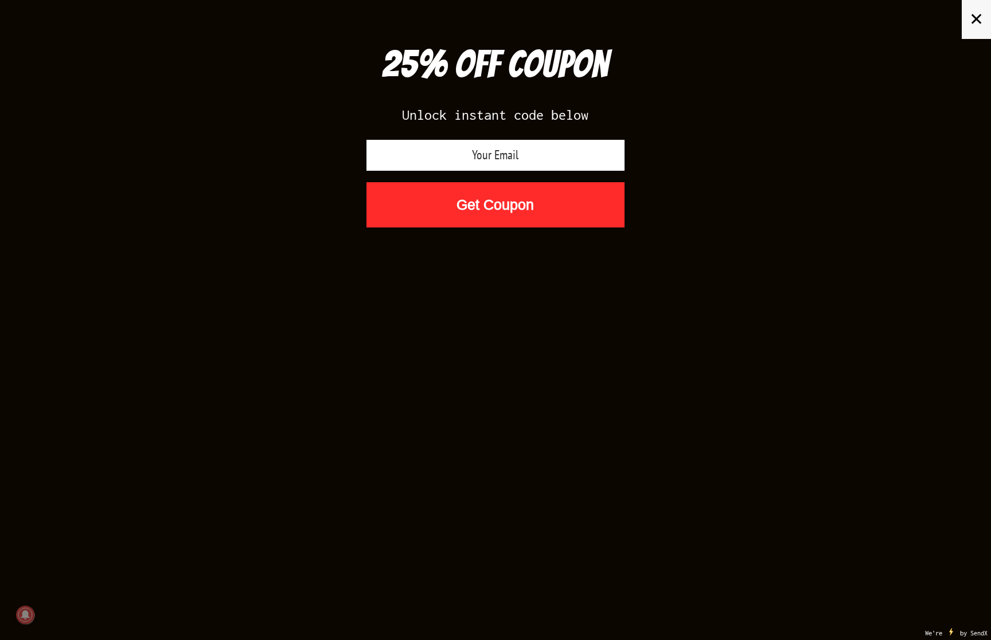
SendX (979, 633)
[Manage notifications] (25, 615)
